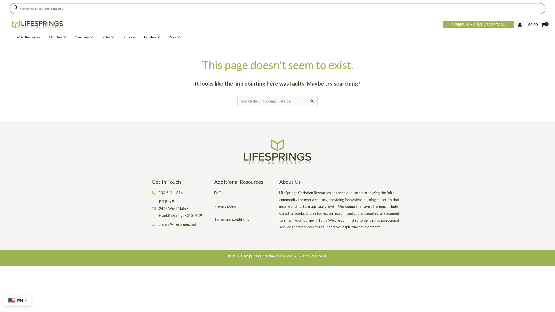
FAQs (218, 192)
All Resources (30, 37)
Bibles (106, 37)
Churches (56, 37)
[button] (478, 24)
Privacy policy (225, 206)
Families (150, 37)
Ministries (82, 37)
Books (127, 37)
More (172, 37)
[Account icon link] (520, 25)
